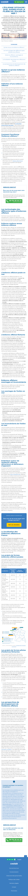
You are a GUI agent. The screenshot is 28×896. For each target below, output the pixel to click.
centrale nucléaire (6, 749)
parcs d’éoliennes (15, 474)
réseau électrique (18, 161)
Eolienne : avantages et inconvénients (14, 55)
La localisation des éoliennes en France (14, 60)
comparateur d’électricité (13, 805)
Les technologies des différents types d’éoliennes (14, 51)
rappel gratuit (20, 2)
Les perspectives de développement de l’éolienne (14, 64)
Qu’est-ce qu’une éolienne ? (14, 47)
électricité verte (7, 804)
